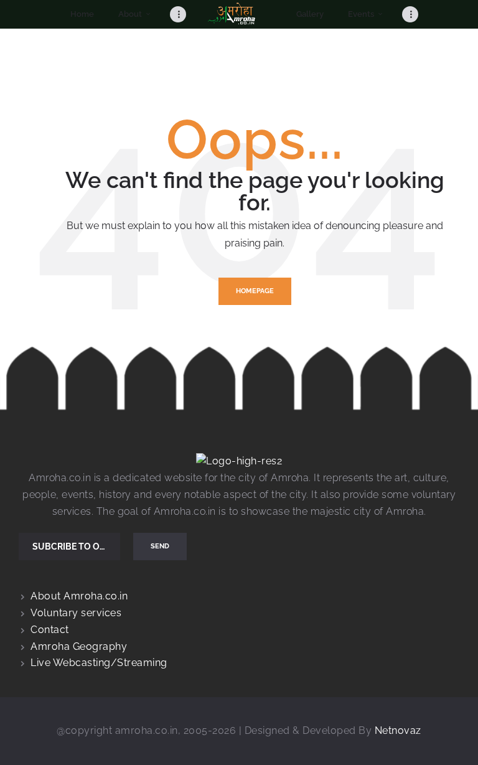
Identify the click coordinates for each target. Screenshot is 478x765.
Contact (49, 630)
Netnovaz (398, 730)
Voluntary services (75, 613)
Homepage (255, 291)
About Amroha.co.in (79, 596)
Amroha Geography (78, 646)
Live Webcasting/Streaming (98, 663)
